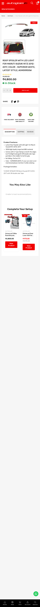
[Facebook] (12, 101)
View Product (11, 245)
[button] (7, 74)
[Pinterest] (18, 101)
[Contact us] (35, 593)
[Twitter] (15, 101)
